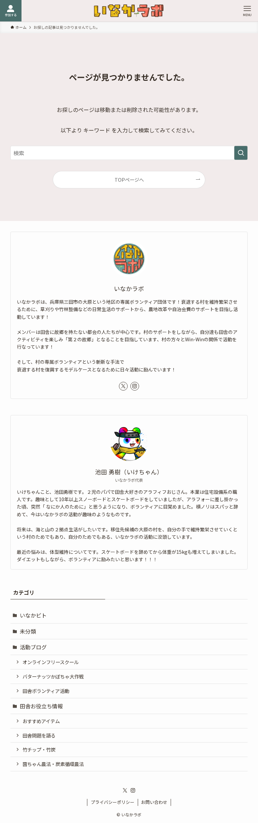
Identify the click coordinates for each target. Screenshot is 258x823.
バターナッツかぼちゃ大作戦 (53, 676)
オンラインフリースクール (51, 661)
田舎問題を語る (39, 735)
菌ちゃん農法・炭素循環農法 (53, 763)
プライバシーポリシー (112, 802)
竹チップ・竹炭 (39, 749)
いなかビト (33, 615)
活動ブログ (33, 647)
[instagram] (134, 386)
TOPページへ (129, 179)
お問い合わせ (154, 802)
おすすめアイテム (41, 720)
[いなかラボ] (129, 10)
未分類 (28, 631)
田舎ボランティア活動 (46, 690)
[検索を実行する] (241, 153)
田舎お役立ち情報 (41, 706)
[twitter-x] (123, 386)
